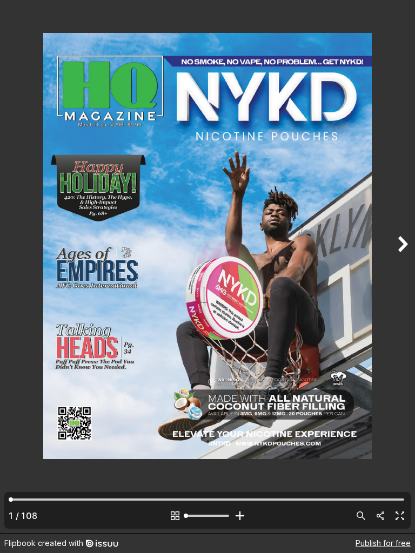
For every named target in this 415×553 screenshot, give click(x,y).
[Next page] (402, 266)
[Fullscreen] (400, 516)
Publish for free (383, 543)
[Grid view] (175, 516)
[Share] (380, 516)
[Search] (361, 516)
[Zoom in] (240, 516)
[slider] (207, 515)
